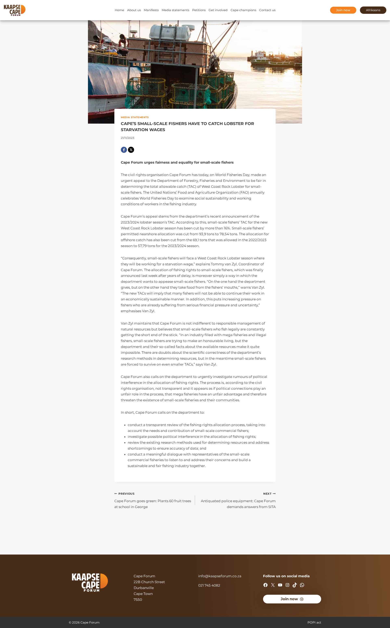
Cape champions (243, 10)
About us (134, 10)
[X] (131, 150)
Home (119, 10)
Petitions (199, 10)
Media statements (175, 10)
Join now (343, 10)
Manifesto (151, 10)
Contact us (267, 10)
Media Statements (135, 117)
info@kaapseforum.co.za (219, 576)
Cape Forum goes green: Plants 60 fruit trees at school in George (152, 500)
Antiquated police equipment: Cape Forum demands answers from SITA (238, 500)
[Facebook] (124, 150)
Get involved (218, 10)
